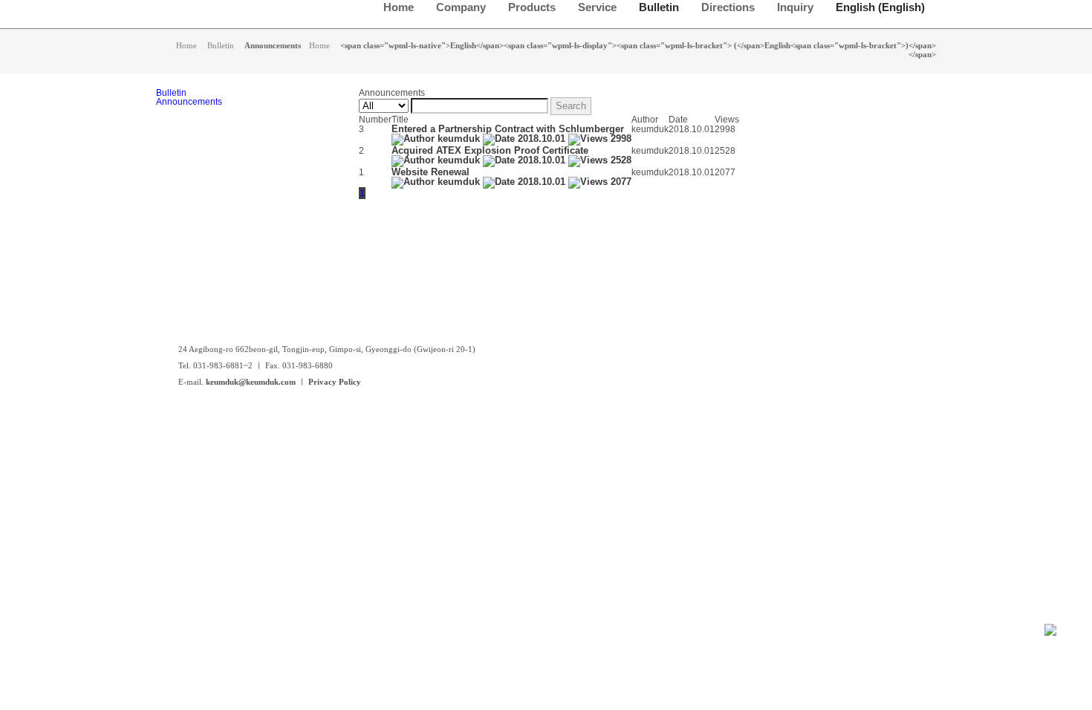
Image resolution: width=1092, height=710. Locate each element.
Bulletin (171, 93)
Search (571, 105)
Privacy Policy (334, 381)
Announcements (189, 102)
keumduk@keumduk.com (251, 381)
